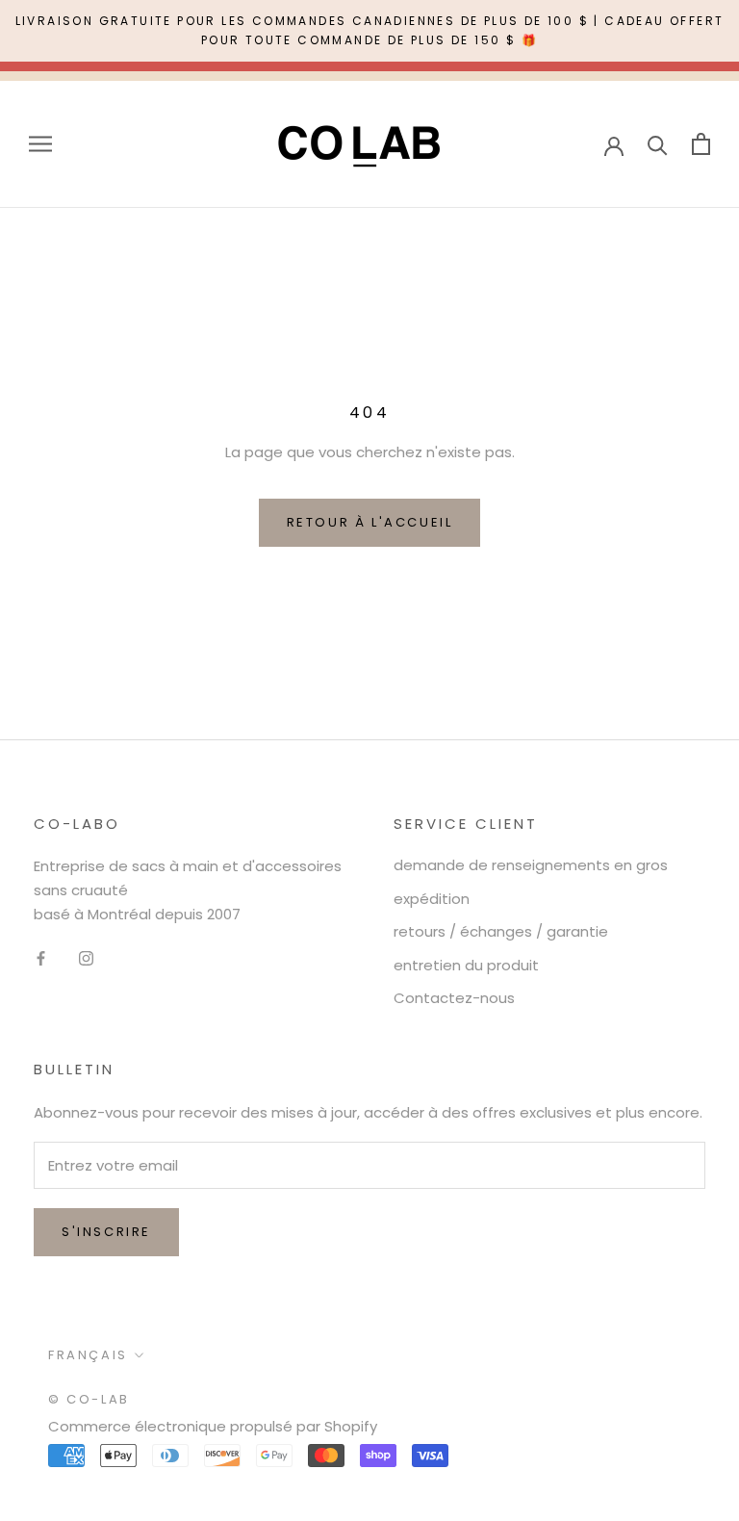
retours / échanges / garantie (501, 931)
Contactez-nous (454, 998)
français (88, 1355)
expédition (432, 899)
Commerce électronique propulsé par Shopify (212, 1426)
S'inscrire (106, 1232)
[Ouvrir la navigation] (40, 144)
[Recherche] (658, 144)
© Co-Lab (89, 1399)
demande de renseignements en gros (531, 865)
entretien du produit (466, 965)
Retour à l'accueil (370, 522)
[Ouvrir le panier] (701, 144)
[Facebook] (41, 958)
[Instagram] (86, 958)
